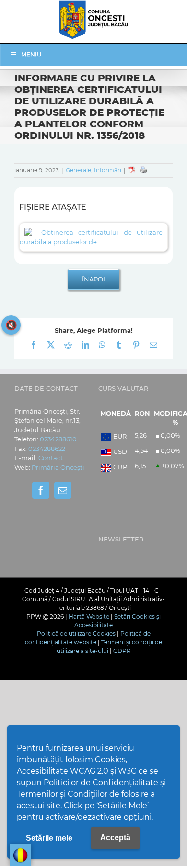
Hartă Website (89, 616)
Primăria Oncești (58, 467)
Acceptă (115, 837)
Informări (107, 170)
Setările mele (49, 838)
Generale (78, 170)
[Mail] (62, 490)
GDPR (122, 650)
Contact (50, 457)
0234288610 (58, 439)
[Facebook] (40, 490)
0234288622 (46, 448)
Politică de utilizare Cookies (76, 633)
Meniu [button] (31, 54)
